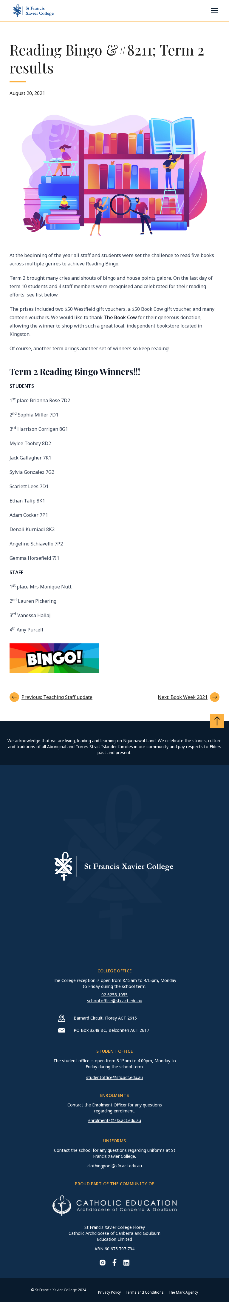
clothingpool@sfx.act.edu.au (114, 1166)
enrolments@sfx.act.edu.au (114, 1120)
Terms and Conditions (145, 1292)
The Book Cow (120, 317)
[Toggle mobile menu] (214, 10)
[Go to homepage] (33, 10)
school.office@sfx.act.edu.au (114, 1000)
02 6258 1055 (114, 994)
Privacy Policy (109, 1292)
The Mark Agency (183, 1292)
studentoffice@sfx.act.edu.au (114, 1077)
